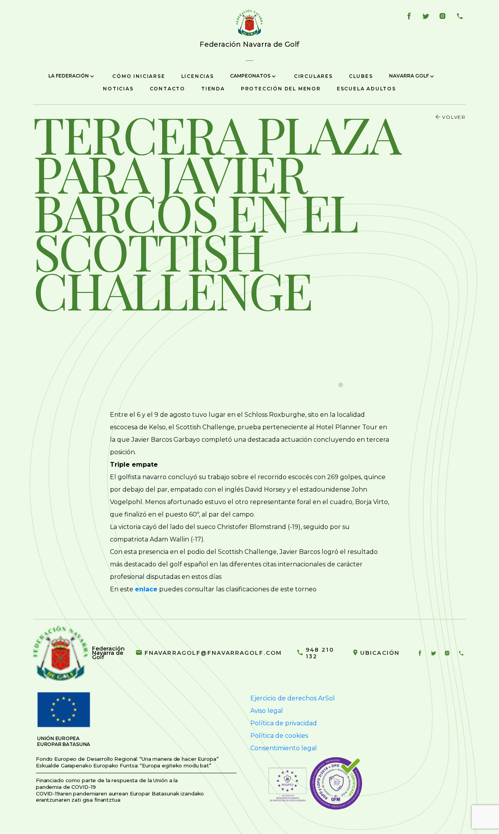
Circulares (313, 76)
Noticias (118, 89)
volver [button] (454, 117)
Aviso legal (266, 710)
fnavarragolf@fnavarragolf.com (213, 652)
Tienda (213, 89)
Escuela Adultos (366, 89)
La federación (69, 76)
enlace (146, 589)
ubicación (380, 652)
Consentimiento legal (283, 748)
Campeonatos (251, 76)
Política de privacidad (283, 723)
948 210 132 (320, 653)
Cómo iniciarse (138, 76)
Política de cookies (279, 735)
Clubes (361, 76)
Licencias (197, 76)
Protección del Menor (281, 89)
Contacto (167, 89)
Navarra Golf (409, 76)
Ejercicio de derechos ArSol (292, 698)
